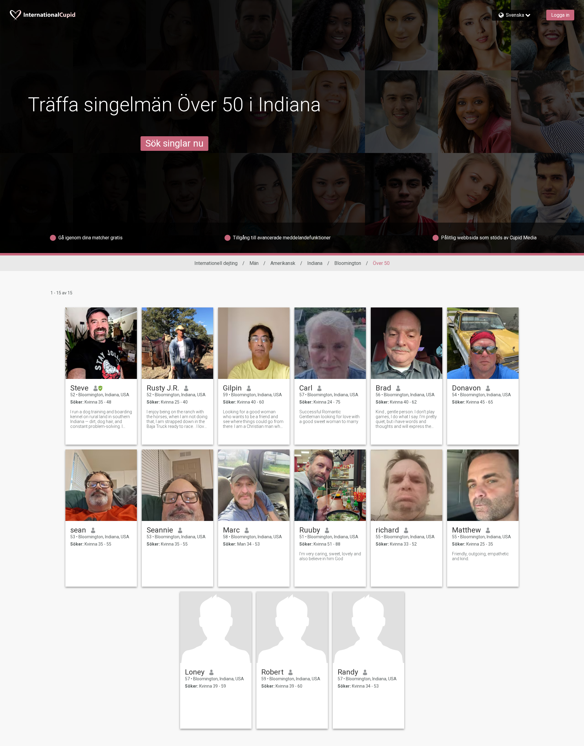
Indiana (314, 263)
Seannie (160, 530)
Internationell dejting (216, 263)
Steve (79, 388)
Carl (305, 388)
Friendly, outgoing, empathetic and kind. (480, 556)
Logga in (560, 15)
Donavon (466, 388)
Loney (194, 672)
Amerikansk (282, 263)
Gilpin (232, 388)
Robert (272, 672)
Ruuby (309, 530)
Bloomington (347, 263)
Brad (383, 388)
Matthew (466, 530)
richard (387, 530)
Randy (348, 672)
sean (78, 530)
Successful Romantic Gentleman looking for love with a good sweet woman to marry (329, 416)
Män (254, 263)
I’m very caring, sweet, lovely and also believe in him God (330, 556)
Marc (231, 530)
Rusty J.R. (163, 388)
